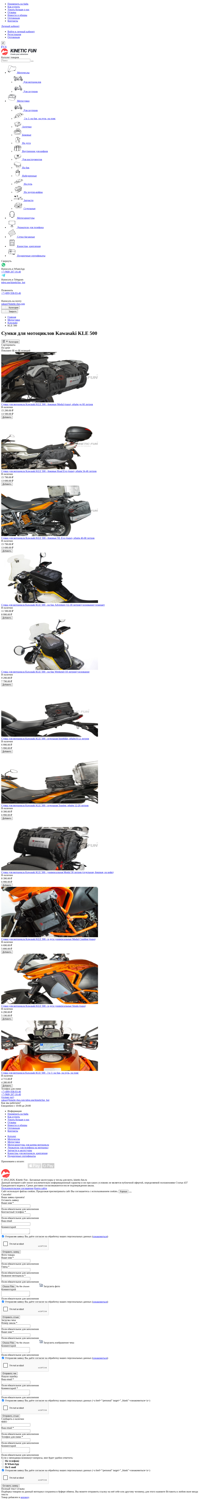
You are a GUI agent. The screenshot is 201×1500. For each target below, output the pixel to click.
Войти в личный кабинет (21, 31)
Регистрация (14, 34)
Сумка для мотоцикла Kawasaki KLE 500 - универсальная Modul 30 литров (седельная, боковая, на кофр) (57, 872)
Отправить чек (9, 1373)
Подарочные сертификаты (22, 1156)
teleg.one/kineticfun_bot (13, 282)
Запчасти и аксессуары (20, 1150)
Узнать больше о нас (18, 9)
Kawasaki (12, 322)
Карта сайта (40, 1188)
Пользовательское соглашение (17, 1188)
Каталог (12, 1136)
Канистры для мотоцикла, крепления (27, 1153)
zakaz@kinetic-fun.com (13, 303)
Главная (12, 317)
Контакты (13, 21)
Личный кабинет (10, 26)
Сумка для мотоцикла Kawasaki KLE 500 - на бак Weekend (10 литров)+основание (45, 671)
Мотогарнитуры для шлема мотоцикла (28, 1144)
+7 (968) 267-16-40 (11, 271)
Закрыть (12, 311)
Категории (13, 307)
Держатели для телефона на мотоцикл (28, 1147)
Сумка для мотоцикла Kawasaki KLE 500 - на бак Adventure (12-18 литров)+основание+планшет (53, 605)
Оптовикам (14, 18)
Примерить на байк (18, 4)
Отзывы (12, 12)
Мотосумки (14, 320)
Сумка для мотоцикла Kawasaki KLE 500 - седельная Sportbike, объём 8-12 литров (45, 738)
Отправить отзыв (11, 1317)
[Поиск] (32, 61)
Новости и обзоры (17, 15)
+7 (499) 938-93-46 (11, 293)
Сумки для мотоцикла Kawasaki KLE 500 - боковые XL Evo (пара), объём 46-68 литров (48, 538)
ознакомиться (100, 1236)
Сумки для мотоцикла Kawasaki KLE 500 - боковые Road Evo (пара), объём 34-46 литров (49, 471)
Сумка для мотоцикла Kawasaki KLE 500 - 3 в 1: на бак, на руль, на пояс (40, 1073)
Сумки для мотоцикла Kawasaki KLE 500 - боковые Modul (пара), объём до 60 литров (47, 404)
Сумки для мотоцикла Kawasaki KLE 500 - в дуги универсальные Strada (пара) (43, 1006)
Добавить (7, 417)
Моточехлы (14, 1139)
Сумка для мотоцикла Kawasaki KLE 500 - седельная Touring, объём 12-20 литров (45, 805)
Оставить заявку (10, 1486)
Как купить (14, 6)
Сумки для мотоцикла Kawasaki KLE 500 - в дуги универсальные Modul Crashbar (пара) (48, 939)
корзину (25, 1497)
